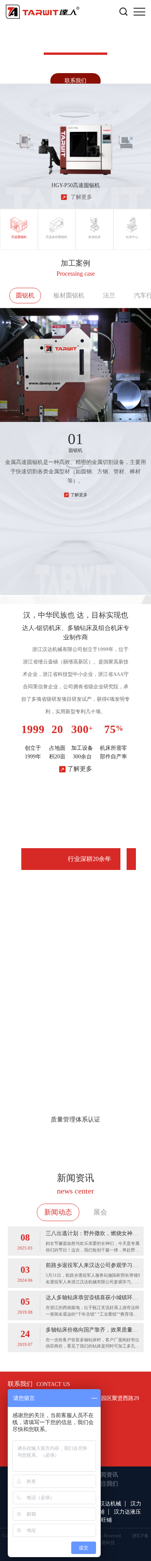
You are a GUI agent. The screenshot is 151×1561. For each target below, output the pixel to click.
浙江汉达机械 (105, 1504)
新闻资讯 (106, 1475)
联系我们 (75, 81)
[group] (25, 138)
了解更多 (79, 494)
